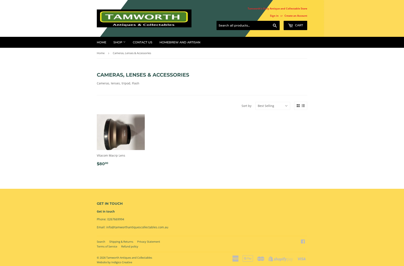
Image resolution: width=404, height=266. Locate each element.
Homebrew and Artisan (179, 42)
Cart (298, 25)
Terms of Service (107, 246)
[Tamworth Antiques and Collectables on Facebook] (303, 242)
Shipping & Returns (121, 241)
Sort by (246, 106)
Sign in (274, 15)
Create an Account (295, 15)
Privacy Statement (148, 241)
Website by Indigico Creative (114, 262)
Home (101, 42)
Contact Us (142, 42)
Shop (118, 42)
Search (101, 241)
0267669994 (115, 219)
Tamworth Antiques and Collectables (129, 257)
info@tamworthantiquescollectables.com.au (137, 227)
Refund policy (129, 246)
